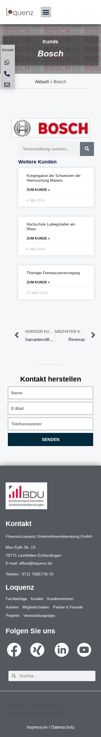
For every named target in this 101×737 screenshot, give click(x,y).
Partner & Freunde (68, 607)
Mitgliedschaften (35, 607)
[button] (46, 12)
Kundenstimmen (60, 599)
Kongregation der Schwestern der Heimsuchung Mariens (54, 178)
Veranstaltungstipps (39, 615)
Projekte (12, 615)
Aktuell (42, 81)
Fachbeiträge (16, 599)
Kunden (37, 599)
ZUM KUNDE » (38, 190)
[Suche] (87, 149)
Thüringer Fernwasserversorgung (53, 273)
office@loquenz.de (35, 563)
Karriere (12, 607)
